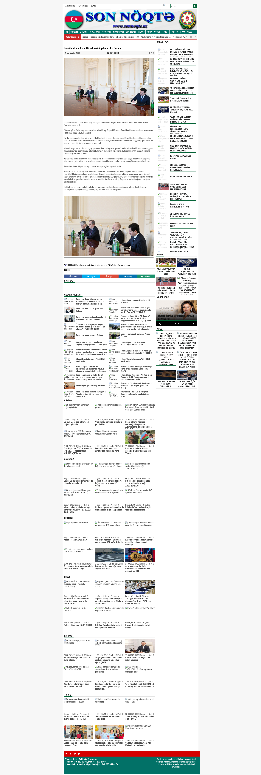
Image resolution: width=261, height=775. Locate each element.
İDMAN (182, 32)
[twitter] (70, 754)
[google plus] (75, 754)
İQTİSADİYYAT (94, 32)
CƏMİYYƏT (106, 32)
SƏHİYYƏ (174, 32)
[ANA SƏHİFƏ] (66, 32)
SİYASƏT (83, 32)
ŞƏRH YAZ (147, 276)
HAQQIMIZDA (83, 6)
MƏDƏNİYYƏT (118, 32)
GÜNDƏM (74, 32)
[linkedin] (79, 754)
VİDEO (189, 32)
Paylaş (74, 276)
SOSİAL (157, 32)
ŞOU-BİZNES (131, 32)
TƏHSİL (165, 32)
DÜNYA (149, 32)
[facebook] (66, 754)
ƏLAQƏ (93, 6)
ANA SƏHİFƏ (70, 6)
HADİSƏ (141, 32)
